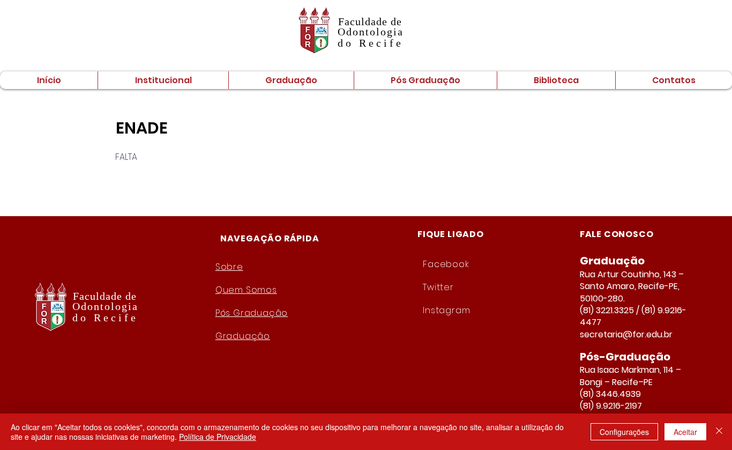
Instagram (446, 310)
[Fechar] (719, 431)
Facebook (446, 264)
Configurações (624, 431)
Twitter (438, 287)
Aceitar (685, 431)
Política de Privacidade (217, 436)
